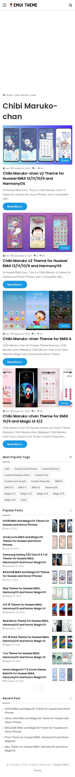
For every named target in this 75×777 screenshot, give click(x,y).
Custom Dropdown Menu (17, 475)
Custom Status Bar (40, 481)
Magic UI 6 (10, 499)
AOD (7, 468)
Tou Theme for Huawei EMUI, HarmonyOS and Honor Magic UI (24, 655)
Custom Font (41, 475)
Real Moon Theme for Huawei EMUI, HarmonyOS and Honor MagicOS (26, 622)
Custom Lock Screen (15, 481)
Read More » (15, 206)
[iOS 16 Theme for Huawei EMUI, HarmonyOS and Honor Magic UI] (62, 609)
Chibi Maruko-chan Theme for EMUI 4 (37, 338)
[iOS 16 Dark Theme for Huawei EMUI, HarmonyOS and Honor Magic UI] (62, 642)
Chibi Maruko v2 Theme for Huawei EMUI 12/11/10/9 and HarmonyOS (35, 263)
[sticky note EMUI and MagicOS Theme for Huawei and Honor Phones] (62, 542)
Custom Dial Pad (50, 468)
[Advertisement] (37, 52)
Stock (24, 499)
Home (8, 95)
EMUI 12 (36, 487)
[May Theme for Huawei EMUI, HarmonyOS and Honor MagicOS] (62, 593)
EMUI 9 (58, 481)
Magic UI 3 (26, 493)
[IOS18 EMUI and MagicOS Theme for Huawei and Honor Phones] (62, 526)
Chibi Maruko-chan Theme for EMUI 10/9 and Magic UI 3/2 (35, 419)
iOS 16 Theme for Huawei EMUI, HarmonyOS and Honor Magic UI (24, 606)
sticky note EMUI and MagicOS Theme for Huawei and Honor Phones (23, 541)
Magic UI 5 (58, 493)
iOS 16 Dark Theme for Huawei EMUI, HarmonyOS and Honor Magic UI (26, 639)
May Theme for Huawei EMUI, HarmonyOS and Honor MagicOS (24, 590)
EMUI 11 (22, 487)
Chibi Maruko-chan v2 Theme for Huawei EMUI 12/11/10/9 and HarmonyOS (33, 178)
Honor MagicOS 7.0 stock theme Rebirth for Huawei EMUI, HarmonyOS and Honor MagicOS (24, 673)
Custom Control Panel (26, 468)
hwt (7, 168)
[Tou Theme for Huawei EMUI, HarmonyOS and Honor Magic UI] (62, 658)
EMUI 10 (9, 487)
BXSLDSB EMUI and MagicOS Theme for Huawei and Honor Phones (26, 574)
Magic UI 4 (42, 493)
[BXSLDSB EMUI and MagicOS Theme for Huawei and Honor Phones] (62, 577)
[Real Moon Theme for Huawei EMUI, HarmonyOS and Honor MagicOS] (62, 626)
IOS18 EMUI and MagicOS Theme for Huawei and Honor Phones (26, 523)
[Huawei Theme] (23, 5)
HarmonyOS (51, 487)
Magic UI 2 (10, 493)
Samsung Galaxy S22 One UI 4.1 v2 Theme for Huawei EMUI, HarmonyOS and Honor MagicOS (25, 558)
